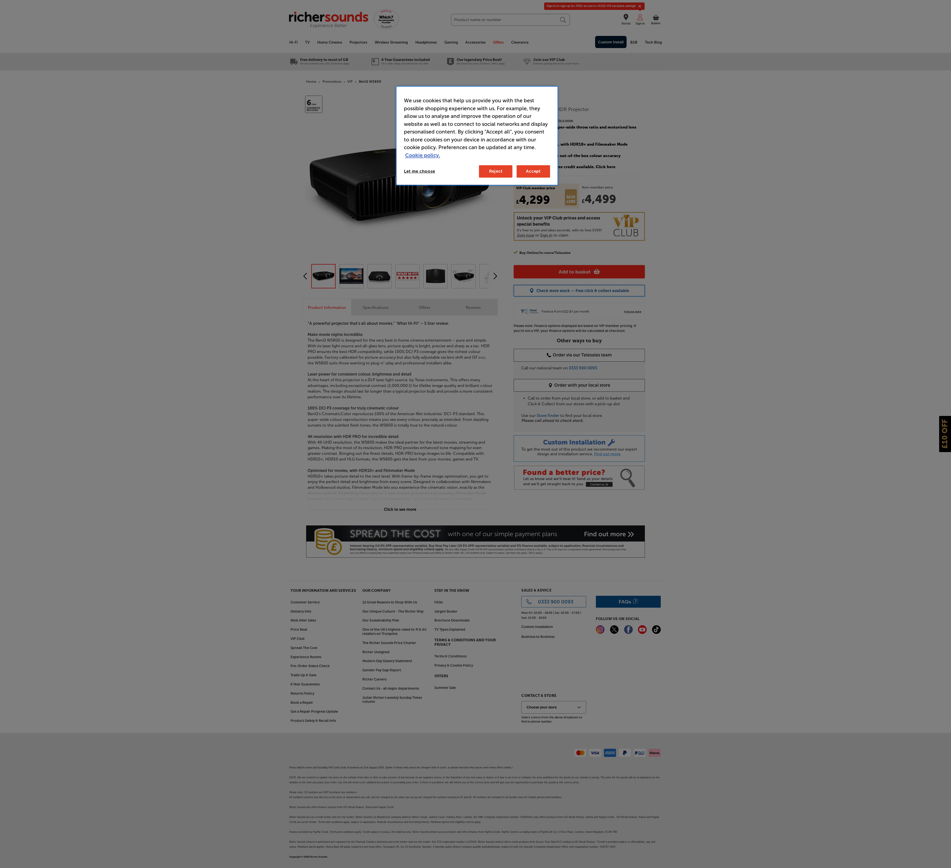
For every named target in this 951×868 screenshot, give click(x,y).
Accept (533, 171)
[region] (476, 136)
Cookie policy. (422, 155)
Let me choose (419, 171)
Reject (495, 171)
